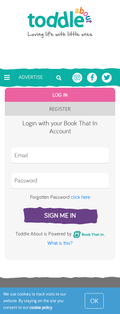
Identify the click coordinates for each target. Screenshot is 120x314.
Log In (60, 95)
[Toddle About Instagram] (78, 77)
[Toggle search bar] (59, 77)
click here (80, 197)
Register (60, 109)
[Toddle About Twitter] (107, 77)
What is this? (60, 243)
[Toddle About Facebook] (92, 77)
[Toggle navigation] (7, 77)
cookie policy (40, 307)
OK (94, 301)
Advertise (31, 77)
